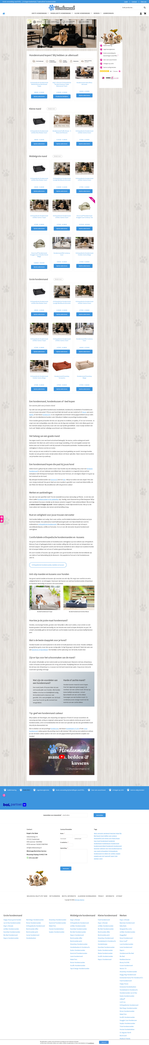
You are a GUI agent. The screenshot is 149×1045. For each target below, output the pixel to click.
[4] (63, 46)
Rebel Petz (52, 926)
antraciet (100, 833)
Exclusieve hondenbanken (128, 987)
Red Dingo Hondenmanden (35, 920)
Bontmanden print (32, 932)
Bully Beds (123, 926)
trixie (115, 856)
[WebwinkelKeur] (4, 795)
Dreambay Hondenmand (106, 938)
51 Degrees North (125, 1033)
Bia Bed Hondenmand (10, 935)
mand (98, 851)
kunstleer (97, 848)
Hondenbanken (31, 938)
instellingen (91, 1043)
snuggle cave (97, 856)
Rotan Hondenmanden (33, 923)
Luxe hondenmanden (126, 944)
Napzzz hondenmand (77, 935)
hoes (95, 841)
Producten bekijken (62, 96)
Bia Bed (122, 956)
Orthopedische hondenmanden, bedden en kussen (48, 565)
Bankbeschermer (125, 959)
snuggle (118, 853)
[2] (60, 46)
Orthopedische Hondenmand (35, 926)
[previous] (29, 33)
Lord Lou (122, 1002)
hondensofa (46, 415)
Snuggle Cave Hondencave (128, 1020)
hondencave (54, 729)
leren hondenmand (114, 848)
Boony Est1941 (124, 962)
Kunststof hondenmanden (57, 923)
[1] (58, 46)
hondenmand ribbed (100, 846)
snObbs (113, 853)
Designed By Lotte (99, 838)
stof (103, 856)
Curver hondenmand (32, 935)
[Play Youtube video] (61, 756)
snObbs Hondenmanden (11, 929)
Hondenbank (104, 841)
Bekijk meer (51, 109)
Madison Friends (125, 1039)
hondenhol (111, 841)
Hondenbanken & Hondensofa (80, 947)
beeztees (113, 833)
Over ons (143, 2)
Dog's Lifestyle (8, 926)
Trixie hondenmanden (127, 1026)
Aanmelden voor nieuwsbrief (52, 815)
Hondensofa (109, 846)
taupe (112, 856)
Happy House (116, 838)
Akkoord (104, 1042)
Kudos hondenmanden (127, 996)
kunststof (54, 480)
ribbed (106, 853)
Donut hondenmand (126, 938)
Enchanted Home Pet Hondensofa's (131, 978)
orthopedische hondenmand (47, 524)
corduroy (114, 836)
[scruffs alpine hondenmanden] (61, 33)
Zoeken (144, 7)
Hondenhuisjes (102, 944)
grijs (110, 838)
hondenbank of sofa (72, 729)
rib (103, 853)
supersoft (107, 856)
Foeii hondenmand (104, 920)
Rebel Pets (73, 959)
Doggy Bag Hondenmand (128, 975)
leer (64, 480)
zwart (101, 858)
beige (117, 833)
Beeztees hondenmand (127, 923)
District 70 (123, 968)
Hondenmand (115, 843)
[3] (61, 46)
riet (109, 853)
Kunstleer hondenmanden (11, 932)
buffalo (106, 836)
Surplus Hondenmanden (56, 932)
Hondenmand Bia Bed (127, 953)
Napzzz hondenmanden (11, 938)
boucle (98, 836)
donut (84, 412)
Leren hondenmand (76, 956)
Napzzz (122, 950)
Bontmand (123, 1036)
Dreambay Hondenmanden (57, 920)
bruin (102, 836)
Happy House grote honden (12, 920)
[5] (65, 46)
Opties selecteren (39, 96)
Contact (134, 2)
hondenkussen (106, 843)
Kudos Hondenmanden (77, 950)
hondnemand (118, 846)
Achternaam (78, 838)
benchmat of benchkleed (40, 650)
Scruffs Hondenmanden (77, 965)
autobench (106, 833)
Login (126, 2)
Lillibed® (122, 999)
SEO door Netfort (79, 900)
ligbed (31, 415)
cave (110, 836)
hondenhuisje (98, 843)
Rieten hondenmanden (105, 953)
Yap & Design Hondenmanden (79, 968)
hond (98, 841)
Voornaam (63, 838)
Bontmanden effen (32, 929)
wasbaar (96, 858)
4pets (95, 833)
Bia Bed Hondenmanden (78, 932)
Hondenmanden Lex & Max (128, 993)
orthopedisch (104, 851)
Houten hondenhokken (56, 929)
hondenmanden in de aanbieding (48, 499)
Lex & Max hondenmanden (12, 923)
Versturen (66, 868)
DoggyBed (123, 935)
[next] (94, 33)
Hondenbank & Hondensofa (107, 941)
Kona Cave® (123, 941)
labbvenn (102, 848)
